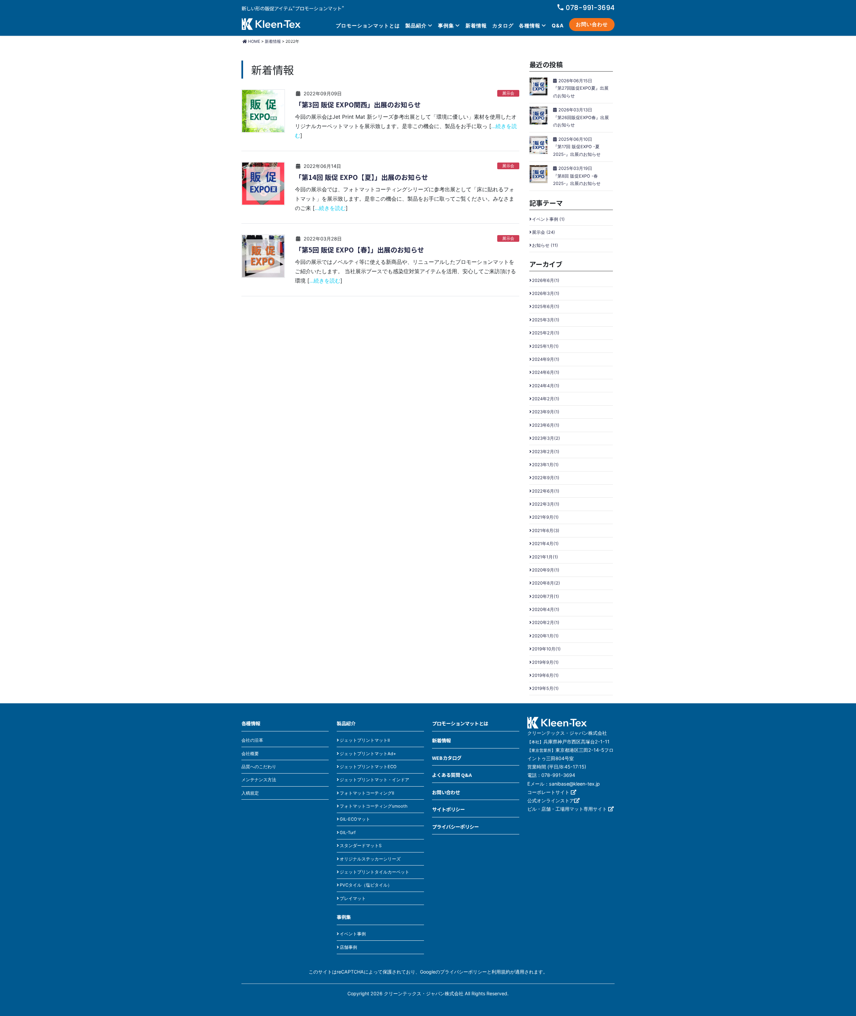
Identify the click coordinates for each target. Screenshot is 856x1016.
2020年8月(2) (546, 583)
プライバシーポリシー (455, 826)
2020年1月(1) (545, 635)
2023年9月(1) (545, 411)
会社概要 (250, 753)
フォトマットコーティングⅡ (367, 793)
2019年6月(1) (545, 675)
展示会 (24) (543, 232)
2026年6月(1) (545, 280)
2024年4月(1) (545, 385)
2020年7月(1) (545, 596)
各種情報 (529, 25)
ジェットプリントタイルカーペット (374, 872)
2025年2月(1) (545, 332)
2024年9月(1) (545, 359)
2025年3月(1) (545, 319)
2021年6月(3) (545, 530)
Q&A (558, 25)
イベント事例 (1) (548, 219)
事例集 (446, 25)
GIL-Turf (348, 832)
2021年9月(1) (545, 517)
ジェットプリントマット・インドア (374, 779)
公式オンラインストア (550, 800)
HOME (253, 41)
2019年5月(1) (545, 688)
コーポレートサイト (549, 792)
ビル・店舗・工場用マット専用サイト (567, 809)
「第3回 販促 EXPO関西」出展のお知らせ (358, 104)
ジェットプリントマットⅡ (365, 740)
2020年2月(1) (545, 622)
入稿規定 (250, 793)
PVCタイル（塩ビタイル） (366, 885)
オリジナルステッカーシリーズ (370, 858)
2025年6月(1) (545, 306)
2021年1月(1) (545, 557)
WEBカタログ (446, 757)
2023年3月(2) (546, 438)
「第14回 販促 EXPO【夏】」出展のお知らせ (361, 177)
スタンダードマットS (361, 845)
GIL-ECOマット (355, 819)
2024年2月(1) (545, 398)
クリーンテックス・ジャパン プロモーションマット (271, 24)
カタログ (503, 25)
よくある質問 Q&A (452, 774)
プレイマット (353, 898)
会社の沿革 (252, 740)
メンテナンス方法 (258, 779)
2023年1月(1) (545, 464)
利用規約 (501, 972)
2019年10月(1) (546, 648)
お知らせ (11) (545, 245)
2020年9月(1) (545, 570)
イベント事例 (353, 933)
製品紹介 (416, 25)
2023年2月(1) (545, 451)
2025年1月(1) (545, 346)
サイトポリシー (448, 809)
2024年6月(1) (545, 372)
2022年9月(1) (545, 477)
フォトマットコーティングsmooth (374, 806)
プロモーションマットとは (368, 25)
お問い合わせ (592, 24)
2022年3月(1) (545, 504)
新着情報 (476, 25)
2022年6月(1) (545, 491)
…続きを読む (330, 208)
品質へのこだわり (258, 766)
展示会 (508, 93)
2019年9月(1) (545, 662)
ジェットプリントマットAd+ (368, 753)
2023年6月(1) (545, 425)
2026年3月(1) (545, 293)
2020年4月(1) (545, 609)
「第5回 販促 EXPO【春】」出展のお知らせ (359, 250)
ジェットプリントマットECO (368, 766)
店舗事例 (348, 947)
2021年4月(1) (545, 543)
